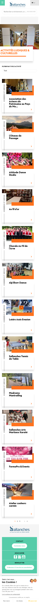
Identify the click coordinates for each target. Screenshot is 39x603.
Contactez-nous (19, 546)
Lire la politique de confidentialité (11, 594)
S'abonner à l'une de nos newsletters (19, 567)
